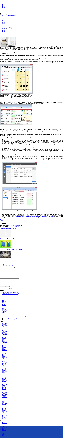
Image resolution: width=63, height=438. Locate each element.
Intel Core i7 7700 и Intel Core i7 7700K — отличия (15, 226)
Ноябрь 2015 (4, 405)
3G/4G (3, 8)
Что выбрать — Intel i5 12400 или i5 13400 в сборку (11, 249)
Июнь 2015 (4, 409)
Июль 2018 (4, 378)
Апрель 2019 (4, 371)
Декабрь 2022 (4, 342)
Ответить (4, 268)
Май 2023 (4, 338)
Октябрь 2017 (4, 385)
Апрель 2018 (4, 380)
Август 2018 (4, 377)
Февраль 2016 (4, 402)
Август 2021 (4, 353)
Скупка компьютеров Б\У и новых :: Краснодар (16, 317)
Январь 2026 (4, 323)
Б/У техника (4, 6)
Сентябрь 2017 (4, 386)
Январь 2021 (4, 359)
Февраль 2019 (4, 373)
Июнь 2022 (4, 346)
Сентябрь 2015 (4, 406)
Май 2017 (4, 389)
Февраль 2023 (4, 340)
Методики (4, 4)
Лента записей (4, 423)
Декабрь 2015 (4, 404)
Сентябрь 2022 (4, 344)
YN (3, 303)
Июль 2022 (4, 345)
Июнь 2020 (4, 364)
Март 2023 (4, 339)
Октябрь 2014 (4, 416)
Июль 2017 (4, 387)
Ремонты (3, 3)
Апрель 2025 (4, 326)
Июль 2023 (4, 337)
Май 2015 (4, 410)
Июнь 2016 (4, 398)
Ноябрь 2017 (4, 384)
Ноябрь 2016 (4, 394)
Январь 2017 (4, 392)
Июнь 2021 (4, 355)
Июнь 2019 (4, 369)
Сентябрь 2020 (4, 361)
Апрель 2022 (4, 348)
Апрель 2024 (4, 331)
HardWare (4, 7)
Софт (3, 308)
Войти (3, 422)
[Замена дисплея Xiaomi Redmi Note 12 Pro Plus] (5, 236)
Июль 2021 (4, 354)
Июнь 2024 (4, 330)
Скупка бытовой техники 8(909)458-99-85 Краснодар (17, 316)
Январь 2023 (4, 341)
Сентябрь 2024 (4, 329)
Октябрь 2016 (4, 395)
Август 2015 (4, 407)
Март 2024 (4, 332)
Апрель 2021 (4, 357)
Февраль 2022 (4, 350)
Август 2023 (4, 336)
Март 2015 (4, 412)
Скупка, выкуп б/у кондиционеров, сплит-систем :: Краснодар (19, 319)
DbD (3, 300)
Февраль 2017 (4, 391)
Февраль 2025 (4, 327)
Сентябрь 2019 (4, 367)
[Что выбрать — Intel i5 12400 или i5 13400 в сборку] (5, 247)
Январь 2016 (4, 403)
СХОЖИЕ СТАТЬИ (4, 228)
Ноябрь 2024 (4, 328)
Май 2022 (4, 347)
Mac (3, 9)
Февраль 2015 (4, 413)
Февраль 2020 (4, 366)
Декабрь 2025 (4, 324)
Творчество (4, 311)
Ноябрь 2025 (4, 325)
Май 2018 (4, 379)
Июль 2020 (4, 363)
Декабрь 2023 (4, 334)
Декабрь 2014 (4, 414)
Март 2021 (4, 358)
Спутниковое (4, 5)
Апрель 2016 (4, 400)
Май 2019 (4, 370)
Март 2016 (4, 401)
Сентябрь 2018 (4, 376)
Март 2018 (4, 381)
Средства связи (4, 2)
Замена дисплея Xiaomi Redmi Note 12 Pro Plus (10, 238)
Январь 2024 (4, 333)
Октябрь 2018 (4, 375)
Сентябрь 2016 (4, 396)
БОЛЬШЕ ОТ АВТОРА (12, 228)
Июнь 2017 (4, 388)
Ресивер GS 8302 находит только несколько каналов (15, 225)
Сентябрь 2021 (4, 352)
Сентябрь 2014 (4, 417)
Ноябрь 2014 (4, 415)
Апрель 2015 (4, 411)
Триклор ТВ (4, 1)
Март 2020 (4, 365)
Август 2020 (4, 362)
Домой (1, 28)
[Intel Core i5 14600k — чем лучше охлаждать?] (5, 257)
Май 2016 (4, 399)
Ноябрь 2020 (4, 360)
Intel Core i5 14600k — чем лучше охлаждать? (10, 259)
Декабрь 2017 (4, 383)
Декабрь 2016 (4, 393)
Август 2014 (4, 418)
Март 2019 (4, 372)
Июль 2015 (4, 408)
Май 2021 (4, 356)
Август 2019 (4, 368)
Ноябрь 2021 (4, 351)
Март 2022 (4, 349)
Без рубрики (4, 305)
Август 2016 (4, 397)
